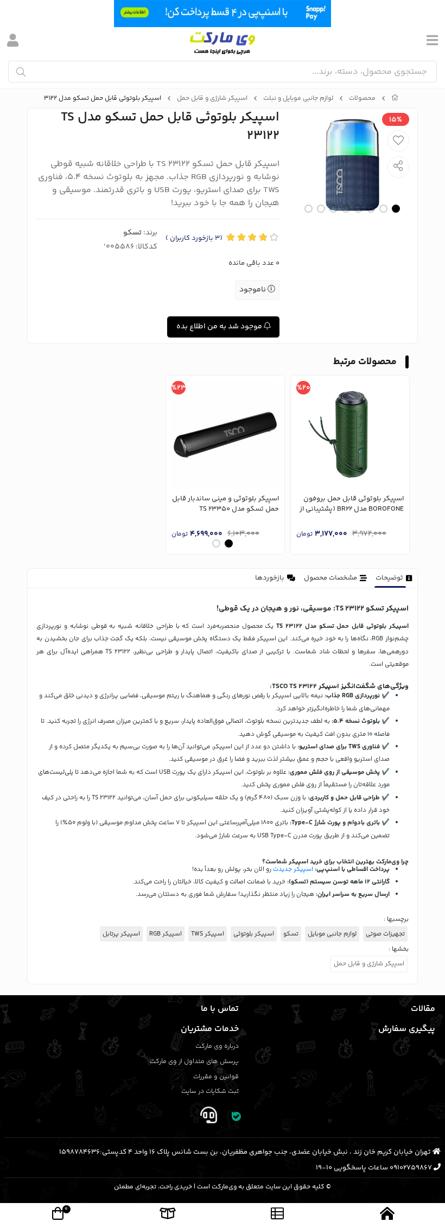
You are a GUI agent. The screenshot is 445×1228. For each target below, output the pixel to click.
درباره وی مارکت (217, 1046)
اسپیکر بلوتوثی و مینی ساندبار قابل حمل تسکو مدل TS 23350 (225, 504)
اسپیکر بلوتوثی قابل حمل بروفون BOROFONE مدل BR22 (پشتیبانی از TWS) (352, 504)
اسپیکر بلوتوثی (253, 934)
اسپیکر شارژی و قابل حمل (212, 99)
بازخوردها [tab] (269, 577)
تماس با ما (220, 1009)
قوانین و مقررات (216, 1077)
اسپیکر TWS (207, 934)
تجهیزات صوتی (385, 934)
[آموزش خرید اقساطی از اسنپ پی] (222, 13)
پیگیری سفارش (406, 1029)
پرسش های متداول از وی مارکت (194, 1062)
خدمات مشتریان (210, 1029)
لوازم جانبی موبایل (332, 934)
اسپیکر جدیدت (293, 869)
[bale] (236, 1117)
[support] (208, 1117)
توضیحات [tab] (389, 577)
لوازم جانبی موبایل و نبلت (298, 99)
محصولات (362, 99)
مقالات (423, 1009)
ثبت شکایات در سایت (210, 1091)
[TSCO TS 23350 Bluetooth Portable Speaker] (225, 434)
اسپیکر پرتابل (121, 934)
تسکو (132, 233)
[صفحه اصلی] (395, 99)
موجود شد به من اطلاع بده (220, 327)
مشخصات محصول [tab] (330, 577)
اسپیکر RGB (165, 934)
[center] (21, 72)
